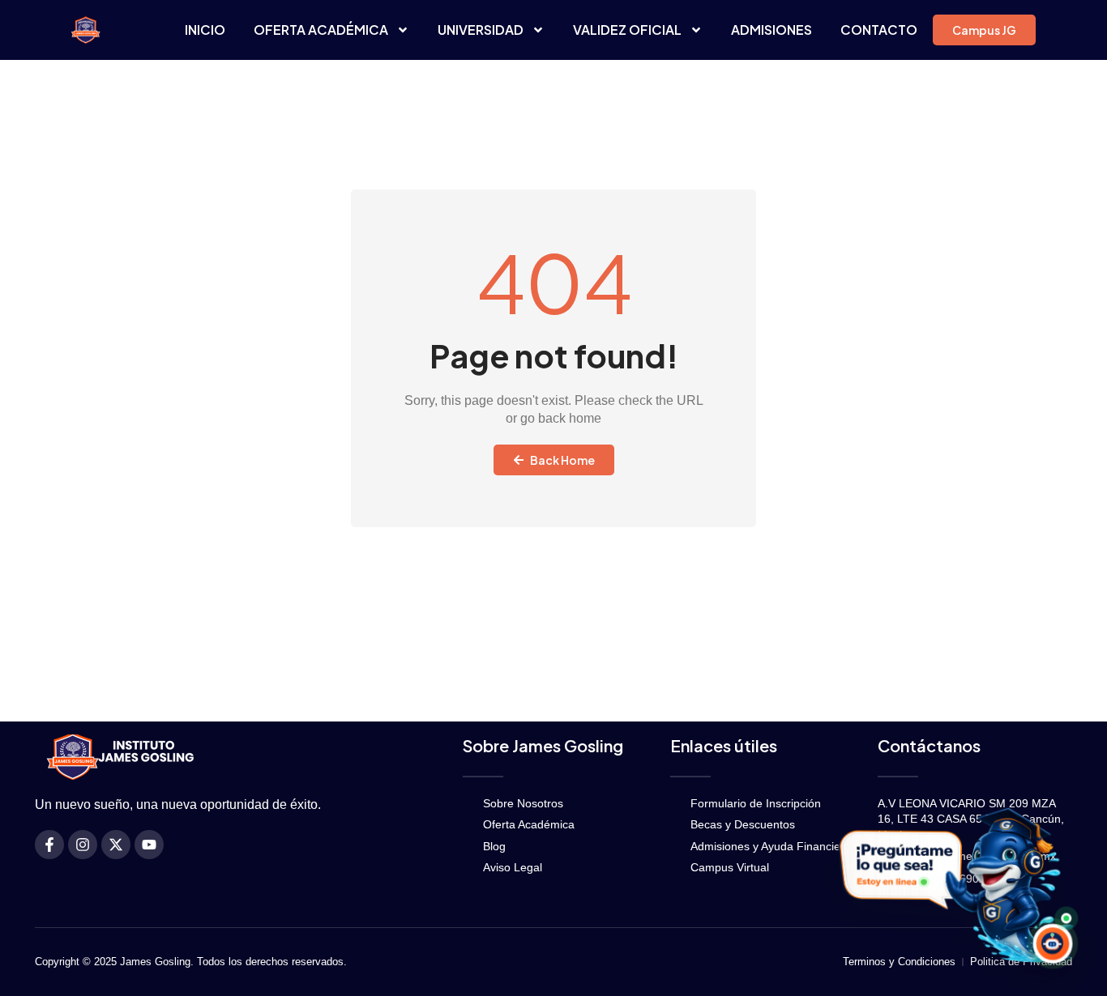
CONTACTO (878, 29)
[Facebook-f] (49, 844)
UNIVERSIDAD (481, 29)
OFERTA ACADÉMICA (321, 29)
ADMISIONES (771, 29)
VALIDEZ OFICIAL (627, 29)
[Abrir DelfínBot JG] (953, 885)
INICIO (205, 29)
